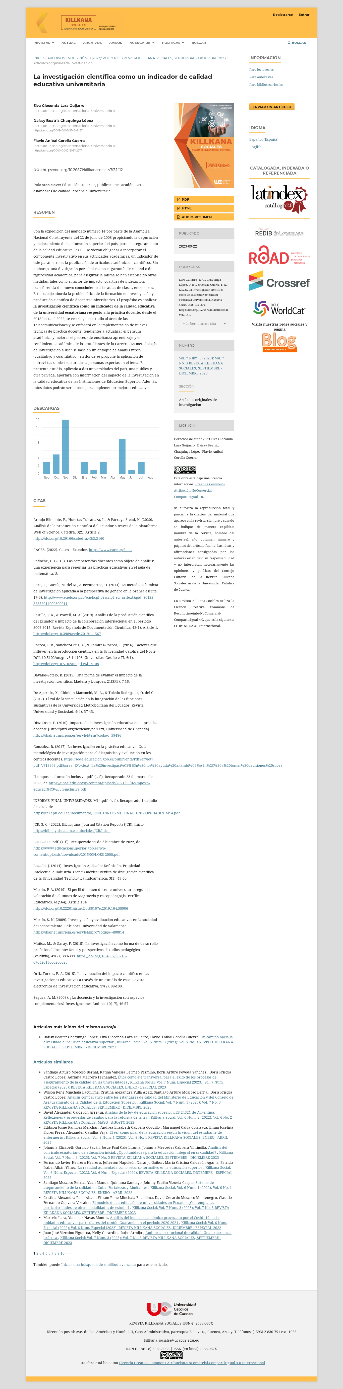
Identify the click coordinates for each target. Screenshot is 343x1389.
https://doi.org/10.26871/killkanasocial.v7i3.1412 (83, 170)
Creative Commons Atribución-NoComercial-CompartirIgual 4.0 (199, 490)
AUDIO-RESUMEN (196, 217)
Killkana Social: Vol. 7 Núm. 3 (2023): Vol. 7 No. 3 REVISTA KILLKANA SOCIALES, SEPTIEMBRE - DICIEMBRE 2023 (132, 1105)
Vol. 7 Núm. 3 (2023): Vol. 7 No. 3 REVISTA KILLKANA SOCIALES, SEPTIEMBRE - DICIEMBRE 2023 (147, 58)
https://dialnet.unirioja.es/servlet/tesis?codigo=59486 (77, 735)
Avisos (115, 43)
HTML (186, 208)
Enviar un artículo (272, 107)
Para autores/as (261, 77)
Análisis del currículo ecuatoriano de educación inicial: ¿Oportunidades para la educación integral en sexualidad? (135, 1150)
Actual (69, 43)
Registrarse (283, 15)
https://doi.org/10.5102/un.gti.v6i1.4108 (66, 663)
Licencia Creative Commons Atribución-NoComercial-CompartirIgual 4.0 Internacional (192, 1362)
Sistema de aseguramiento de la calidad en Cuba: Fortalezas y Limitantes (128, 1185)
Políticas (171, 43)
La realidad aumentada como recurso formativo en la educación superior (140, 1167)
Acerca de (140, 43)
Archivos (92, 43)
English (255, 146)
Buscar (199, 43)
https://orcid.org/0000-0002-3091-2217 (57, 150)
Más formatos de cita (199, 324)
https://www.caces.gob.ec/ (110, 549)
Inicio (38, 58)
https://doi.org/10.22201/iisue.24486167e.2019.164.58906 (80, 908)
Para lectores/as (261, 69)
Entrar (304, 15)
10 (63, 1253)
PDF (185, 199)
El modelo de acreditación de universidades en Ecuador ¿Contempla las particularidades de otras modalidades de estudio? (128, 1205)
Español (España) (263, 139)
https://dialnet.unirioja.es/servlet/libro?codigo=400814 (78, 932)
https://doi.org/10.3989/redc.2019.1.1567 (67, 633)
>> (71, 1253)
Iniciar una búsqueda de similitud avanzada (98, 1264)
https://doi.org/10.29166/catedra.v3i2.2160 (68, 538)
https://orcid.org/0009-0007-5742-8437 (58, 130)
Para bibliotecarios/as (266, 84)
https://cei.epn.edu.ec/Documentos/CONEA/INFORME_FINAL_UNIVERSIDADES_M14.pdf (106, 813)
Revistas (42, 43)
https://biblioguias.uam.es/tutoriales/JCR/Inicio (71, 830)
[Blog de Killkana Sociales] (279, 351)
